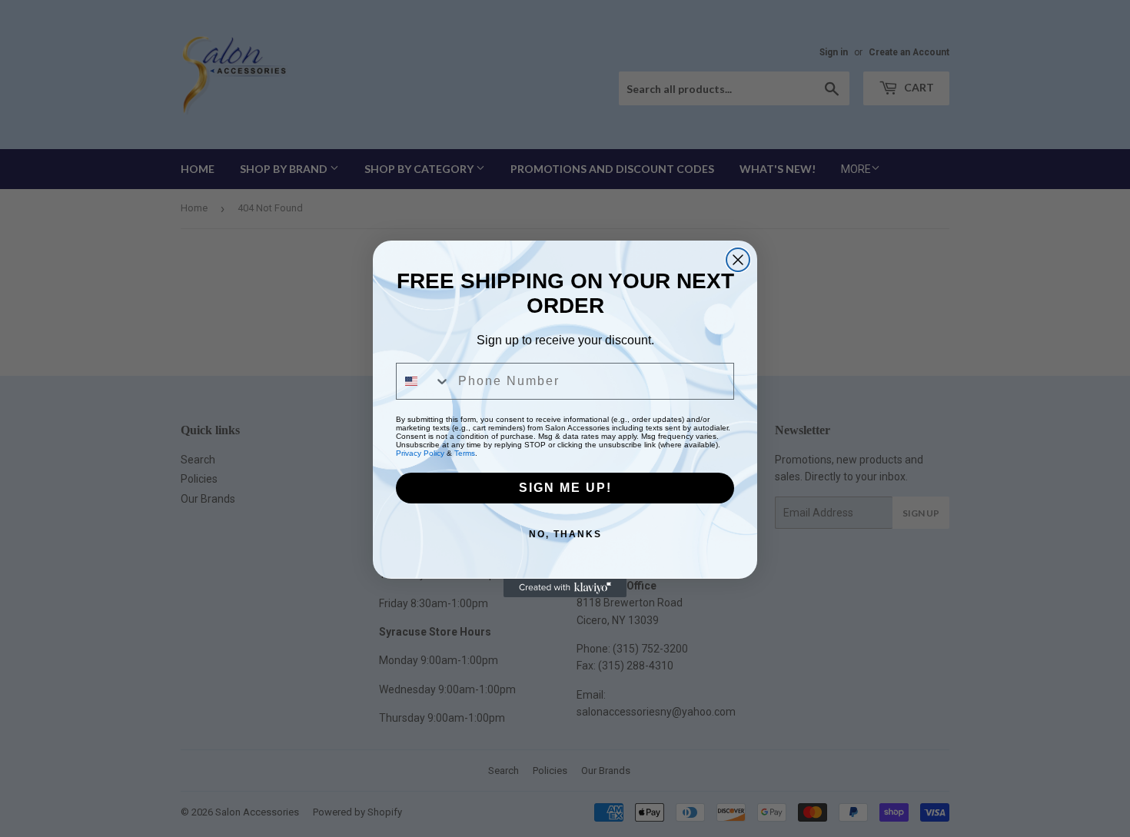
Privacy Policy (420, 453)
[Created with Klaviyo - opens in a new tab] (565, 588)
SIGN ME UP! (565, 487)
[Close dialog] (737, 259)
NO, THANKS (565, 534)
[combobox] (423, 381)
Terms (464, 453)
